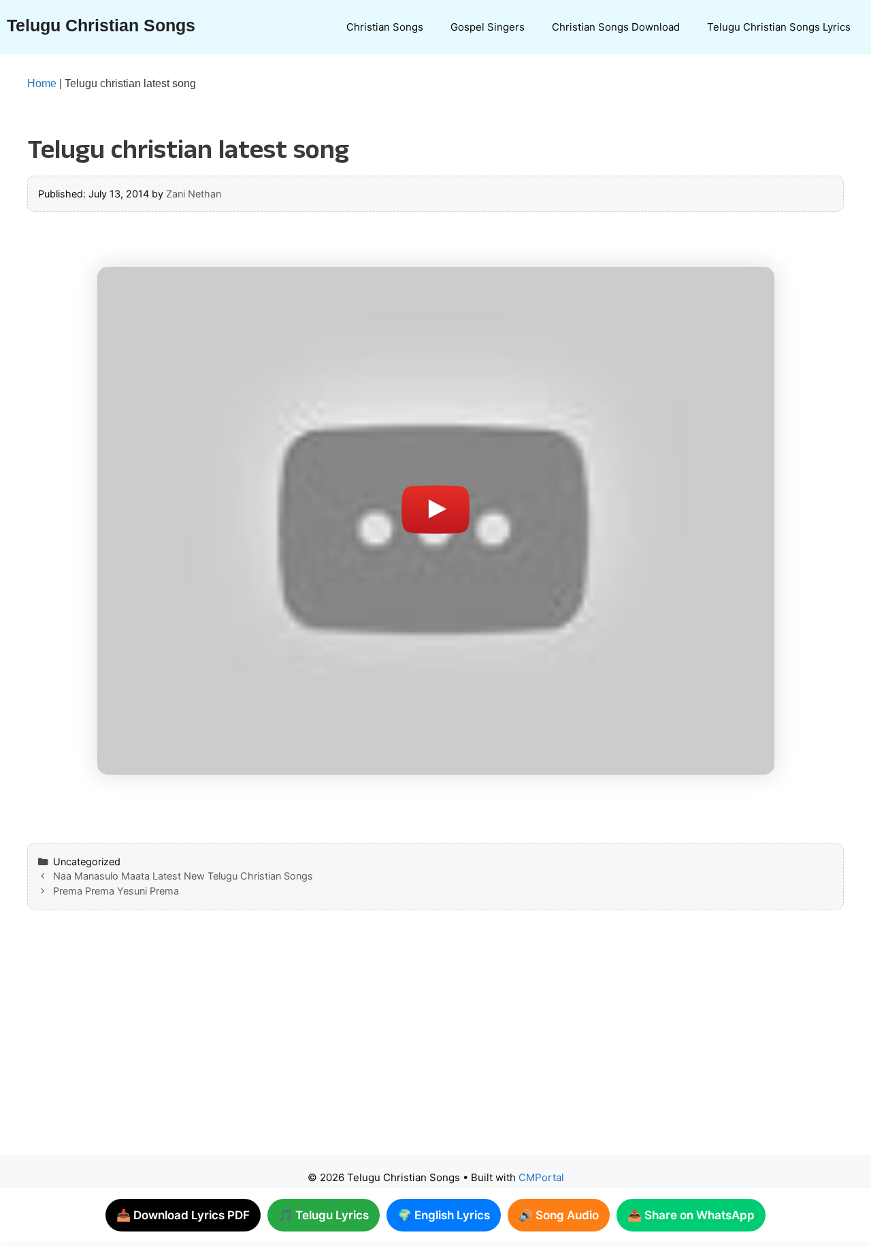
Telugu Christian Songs (101, 25)
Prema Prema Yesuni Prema (116, 891)
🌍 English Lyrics (443, 1215)
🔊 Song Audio (559, 1215)
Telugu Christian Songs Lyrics (779, 26)
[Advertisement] (408, 1045)
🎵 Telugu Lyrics (323, 1215)
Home (41, 83)
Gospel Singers (487, 26)
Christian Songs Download (616, 26)
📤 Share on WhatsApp (691, 1215)
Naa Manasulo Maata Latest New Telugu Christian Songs (183, 876)
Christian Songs (384, 26)
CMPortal (541, 1177)
